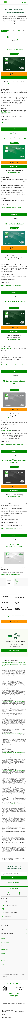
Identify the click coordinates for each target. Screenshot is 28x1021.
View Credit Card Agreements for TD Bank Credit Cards (13, 662)
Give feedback (8, 916)
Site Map (3, 968)
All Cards (4, 30)
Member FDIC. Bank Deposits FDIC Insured (14, 995)
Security (3, 953)
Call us (6, 901)
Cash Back (23, 30)
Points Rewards (13, 30)
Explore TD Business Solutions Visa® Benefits (13, 444)
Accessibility (4, 960)
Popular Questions (13, 882)
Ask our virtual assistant (11, 905)
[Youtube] (17, 983)
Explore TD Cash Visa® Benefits (10, 122)
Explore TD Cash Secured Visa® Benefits (12, 364)
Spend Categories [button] (6, 111)
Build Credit (23, 37)
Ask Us (14, 878)
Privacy (3, 938)
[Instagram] (13, 983)
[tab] (10, 582)
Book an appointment (10, 909)
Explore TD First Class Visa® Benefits (11, 528)
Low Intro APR (20, 33)
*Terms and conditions (14, 83)
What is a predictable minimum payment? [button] (14, 615)
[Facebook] (10, 983)
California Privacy (5, 942)
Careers (3, 964)
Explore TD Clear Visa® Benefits (10, 574)
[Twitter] (7, 983)
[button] (14, 74)
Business (14, 40)
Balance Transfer (9, 33)
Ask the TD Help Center (11, 912)
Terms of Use (4, 949)
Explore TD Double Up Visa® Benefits (11, 207)
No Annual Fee (13, 37)
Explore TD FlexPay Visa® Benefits (10, 285)
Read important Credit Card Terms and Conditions (13, 669)
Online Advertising (5, 945)
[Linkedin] (20, 983)
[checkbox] (14, 133)
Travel (4, 37)
